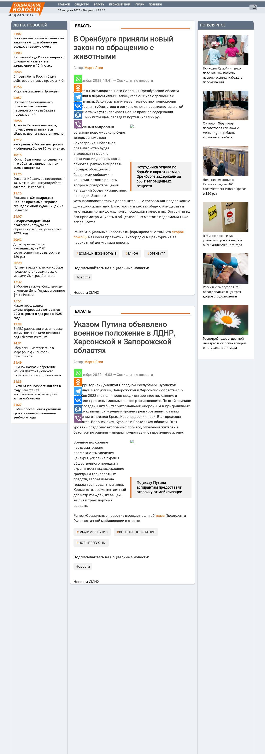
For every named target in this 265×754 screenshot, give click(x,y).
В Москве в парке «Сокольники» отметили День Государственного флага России (39, 290)
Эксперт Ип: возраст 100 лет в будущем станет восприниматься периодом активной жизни (37, 392)
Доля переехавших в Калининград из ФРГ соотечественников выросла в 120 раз (36, 250)
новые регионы (92, 543)
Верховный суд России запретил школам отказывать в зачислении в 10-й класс (38, 61)
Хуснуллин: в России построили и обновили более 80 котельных (39, 146)
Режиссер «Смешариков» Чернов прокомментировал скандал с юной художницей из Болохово (38, 203)
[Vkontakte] (78, 106)
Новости (83, 277)
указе (160, 515)
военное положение (137, 532)
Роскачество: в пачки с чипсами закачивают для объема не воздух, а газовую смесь (38, 42)
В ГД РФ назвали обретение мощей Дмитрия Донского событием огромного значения (37, 371)
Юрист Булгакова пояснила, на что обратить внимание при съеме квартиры (37, 163)
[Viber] (78, 124)
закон (133, 253)
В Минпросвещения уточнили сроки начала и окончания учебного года (37, 413)
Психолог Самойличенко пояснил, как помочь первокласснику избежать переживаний (34, 108)
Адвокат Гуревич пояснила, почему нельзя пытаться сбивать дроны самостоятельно (38, 129)
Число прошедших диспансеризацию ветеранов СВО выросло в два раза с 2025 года (37, 311)
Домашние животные (97, 253)
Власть (99, 4)
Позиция (155, 4)
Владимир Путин (93, 532)
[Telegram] (78, 97)
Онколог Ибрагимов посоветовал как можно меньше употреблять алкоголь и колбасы (38, 182)
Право (139, 4)
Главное (64, 4)
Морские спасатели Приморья (36, 91)
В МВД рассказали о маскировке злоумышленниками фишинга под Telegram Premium (38, 332)
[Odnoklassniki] (78, 88)
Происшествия (119, 4)
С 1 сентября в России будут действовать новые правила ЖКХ (38, 78)
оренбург (157, 253)
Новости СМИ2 (86, 292)
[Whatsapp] (78, 79)
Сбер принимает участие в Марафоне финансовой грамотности (33, 352)
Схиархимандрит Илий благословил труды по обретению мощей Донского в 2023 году (37, 227)
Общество (82, 4)
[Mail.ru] (78, 115)
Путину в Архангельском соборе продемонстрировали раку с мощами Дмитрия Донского (38, 271)
